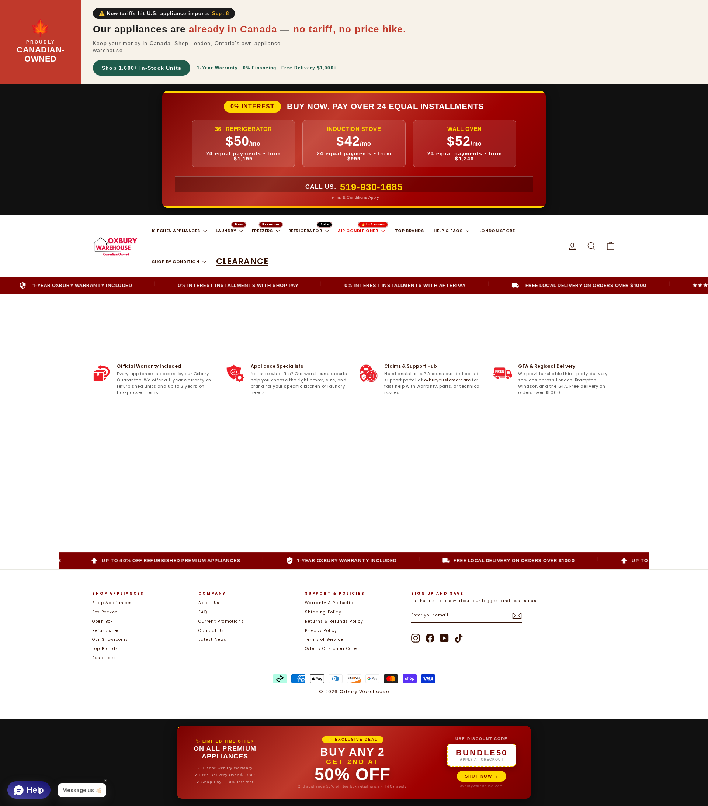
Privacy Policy (321, 630)
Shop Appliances (112, 603)
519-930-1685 (371, 187)
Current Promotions (221, 621)
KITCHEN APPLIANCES (176, 231)
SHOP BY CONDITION (176, 261)
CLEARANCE (242, 261)
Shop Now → (481, 776)
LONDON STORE (497, 231)
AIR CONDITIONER (358, 231)
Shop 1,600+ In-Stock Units (141, 68)
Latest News (212, 639)
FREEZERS (263, 231)
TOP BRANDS (409, 231)
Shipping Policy (323, 612)
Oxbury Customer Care (331, 648)
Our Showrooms (110, 639)
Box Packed (105, 612)
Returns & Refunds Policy (334, 621)
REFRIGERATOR (305, 231)
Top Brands (105, 648)
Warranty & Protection (330, 603)
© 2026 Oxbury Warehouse (354, 691)
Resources (104, 658)
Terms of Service (324, 639)
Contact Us (211, 630)
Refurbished (106, 630)
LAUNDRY (226, 231)
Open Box (102, 621)
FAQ (202, 612)
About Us (208, 603)
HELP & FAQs (449, 231)
